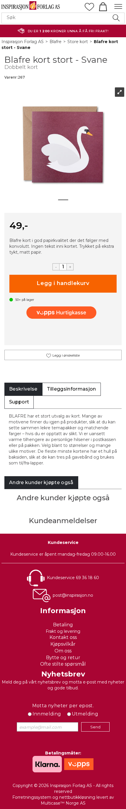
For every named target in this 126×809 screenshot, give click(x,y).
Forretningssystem (31, 797)
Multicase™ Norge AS (63, 803)
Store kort (77, 41)
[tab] (23, 389)
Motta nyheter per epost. (63, 705)
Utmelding (85, 714)
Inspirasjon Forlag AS (22, 41)
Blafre (56, 41)
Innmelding (47, 714)
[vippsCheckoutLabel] (63, 312)
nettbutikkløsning (77, 797)
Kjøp (63, 284)
